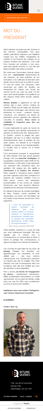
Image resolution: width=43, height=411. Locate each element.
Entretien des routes (17, 18)
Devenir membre (14, 408)
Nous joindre (26, 396)
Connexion (30, 408)
